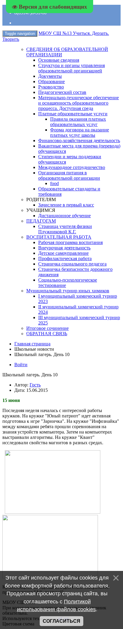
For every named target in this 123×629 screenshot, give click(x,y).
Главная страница (32, 343)
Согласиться (61, 621)
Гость (35, 384)
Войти (20, 364)
